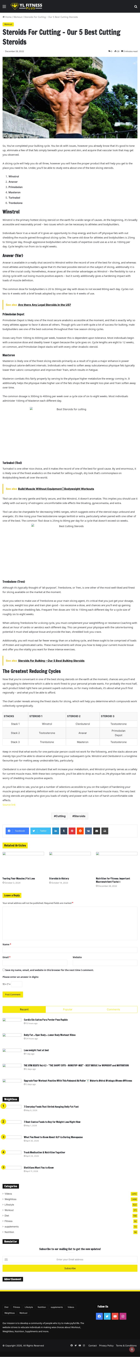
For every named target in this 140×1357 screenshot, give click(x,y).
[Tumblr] (63, 831)
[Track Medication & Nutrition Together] (12, 1157)
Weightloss (10, 1199)
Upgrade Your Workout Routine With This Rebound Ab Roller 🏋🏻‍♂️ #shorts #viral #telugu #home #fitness (78, 1080)
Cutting (61, 816)
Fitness (8, 1221)
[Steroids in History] (70, 863)
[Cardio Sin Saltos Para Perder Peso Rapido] (12, 1024)
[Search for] (135, 7)
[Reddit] (80, 831)
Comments (113, 1009)
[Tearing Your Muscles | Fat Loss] (23, 863)
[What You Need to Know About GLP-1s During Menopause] (12, 1141)
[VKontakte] (88, 831)
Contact (92, 1345)
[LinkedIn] (55, 831)
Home (8, 17)
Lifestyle (9, 1204)
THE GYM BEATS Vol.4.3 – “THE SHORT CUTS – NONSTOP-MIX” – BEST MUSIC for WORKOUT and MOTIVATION (76, 1065)
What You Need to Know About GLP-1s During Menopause (53, 1137)
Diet (7, 1215)
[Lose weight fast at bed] (12, 1055)
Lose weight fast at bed (36, 1050)
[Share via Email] (96, 831)
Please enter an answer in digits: (21, 977)
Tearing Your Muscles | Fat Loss (19, 878)
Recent (24, 1009)
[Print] (104, 831)
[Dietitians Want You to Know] (12, 1172)
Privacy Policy (106, 1345)
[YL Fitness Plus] (26, 6)
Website (77, 957)
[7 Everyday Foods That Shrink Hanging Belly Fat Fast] (12, 1111)
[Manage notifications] (132, 1349)
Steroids (79, 816)
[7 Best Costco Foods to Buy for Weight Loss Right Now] (12, 1126)
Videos (8, 1193)
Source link (9, 804)
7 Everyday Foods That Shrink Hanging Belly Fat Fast (51, 1106)
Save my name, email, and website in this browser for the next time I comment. (49, 970)
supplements (12, 1226)
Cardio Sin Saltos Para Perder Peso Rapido (46, 1019)
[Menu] (4, 7)
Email (6, 957)
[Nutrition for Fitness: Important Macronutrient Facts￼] (116, 863)
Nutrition (9, 1232)
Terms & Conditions (126, 1345)
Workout (17, 17)
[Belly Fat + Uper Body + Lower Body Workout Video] (12, 1039)
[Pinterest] (72, 831)
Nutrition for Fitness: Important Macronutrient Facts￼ (113, 880)
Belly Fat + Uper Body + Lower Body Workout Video (49, 1035)
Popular (67, 1009)
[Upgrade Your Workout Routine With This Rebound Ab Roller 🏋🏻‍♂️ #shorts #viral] (12, 1085)
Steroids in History (59, 878)
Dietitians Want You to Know (39, 1167)
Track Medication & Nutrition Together (44, 1152)
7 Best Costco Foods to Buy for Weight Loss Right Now (52, 1122)
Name (7, 944)
